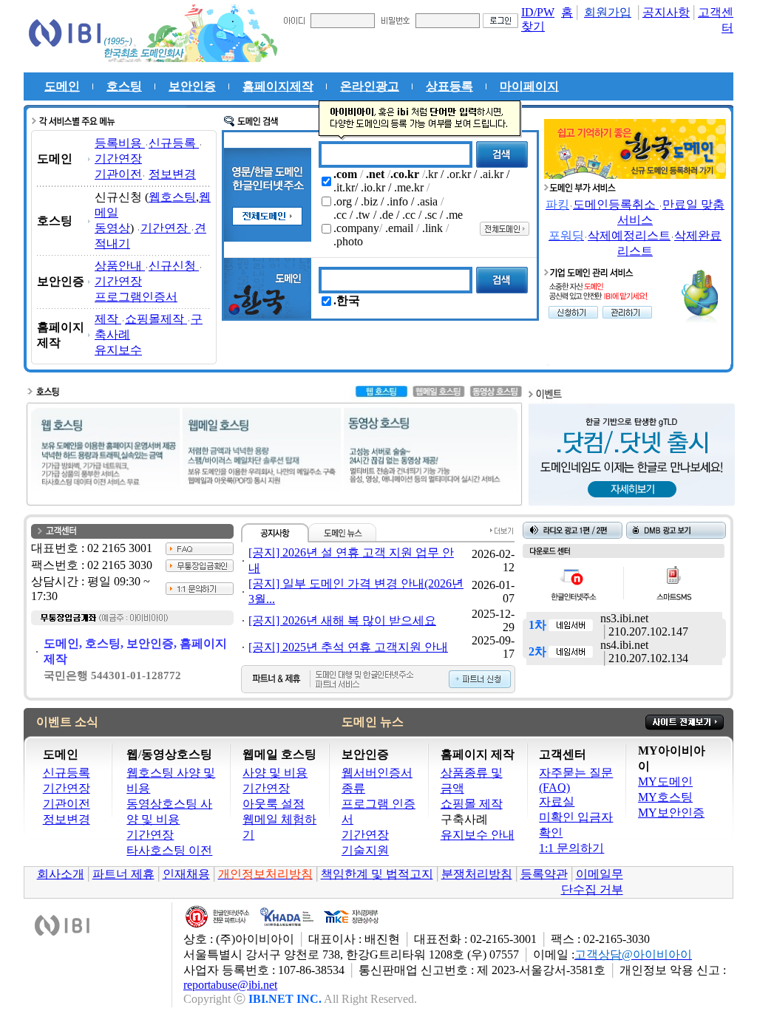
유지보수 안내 (478, 834)
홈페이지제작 (277, 86)
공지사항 (666, 12)
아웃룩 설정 (273, 803)
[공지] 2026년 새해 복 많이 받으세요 (342, 620)
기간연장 (118, 158)
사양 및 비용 (275, 772)
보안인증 (192, 86)
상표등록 (449, 86)
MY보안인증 (671, 812)
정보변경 (172, 174)
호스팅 (124, 86)
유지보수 (118, 350)
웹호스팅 (172, 197)
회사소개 (60, 874)
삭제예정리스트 (629, 235)
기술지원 (365, 850)
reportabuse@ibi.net (230, 984)
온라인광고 (369, 86)
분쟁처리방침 (476, 874)
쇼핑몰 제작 (472, 803)
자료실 (556, 801)
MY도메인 (665, 781)
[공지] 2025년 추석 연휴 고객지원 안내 (348, 647)
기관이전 (118, 174)
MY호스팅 (665, 797)
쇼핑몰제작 (156, 319)
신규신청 (174, 265)
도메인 (62, 86)
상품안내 (120, 265)
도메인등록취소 (616, 204)
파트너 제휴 (123, 874)
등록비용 (120, 143)
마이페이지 (529, 86)
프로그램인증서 (136, 296)
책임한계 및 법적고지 (377, 874)
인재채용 (186, 874)
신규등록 (174, 143)
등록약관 (544, 874)
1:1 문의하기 (571, 848)
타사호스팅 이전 (169, 850)
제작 (108, 319)
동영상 (112, 228)
